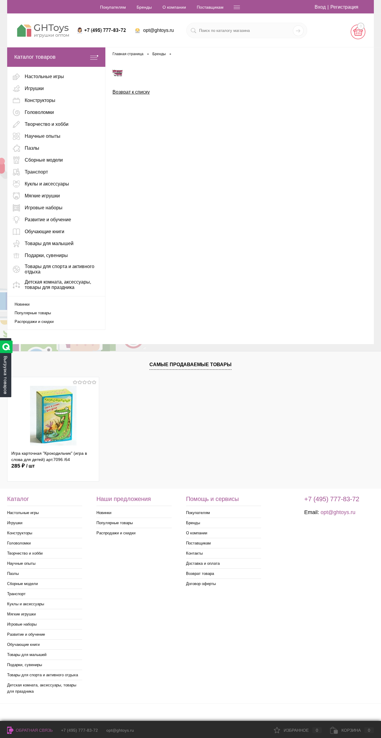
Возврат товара (200, 573)
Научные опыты (21, 563)
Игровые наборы (22, 624)
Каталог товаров (35, 57)
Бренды (144, 7)
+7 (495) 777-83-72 (79, 730)
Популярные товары (33, 313)
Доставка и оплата (203, 563)
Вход (320, 7)
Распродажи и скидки (34, 321)
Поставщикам (210, 7)
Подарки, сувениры (24, 665)
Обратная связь (34, 730)
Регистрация (344, 7)
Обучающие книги (23, 644)
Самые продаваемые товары (190, 364)
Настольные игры (23, 512)
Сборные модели (22, 583)
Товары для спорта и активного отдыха (42, 675)
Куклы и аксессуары (25, 604)
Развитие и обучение (26, 634)
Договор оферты (201, 583)
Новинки (22, 304)
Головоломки (19, 543)
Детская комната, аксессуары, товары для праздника (41, 688)
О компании (174, 7)
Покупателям (113, 7)
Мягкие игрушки (21, 614)
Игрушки (14, 523)
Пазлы (13, 573)
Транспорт (16, 594)
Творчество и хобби (25, 553)
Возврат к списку (131, 92)
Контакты (194, 553)
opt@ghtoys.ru (158, 30)
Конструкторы (19, 533)
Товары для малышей (26, 654)
